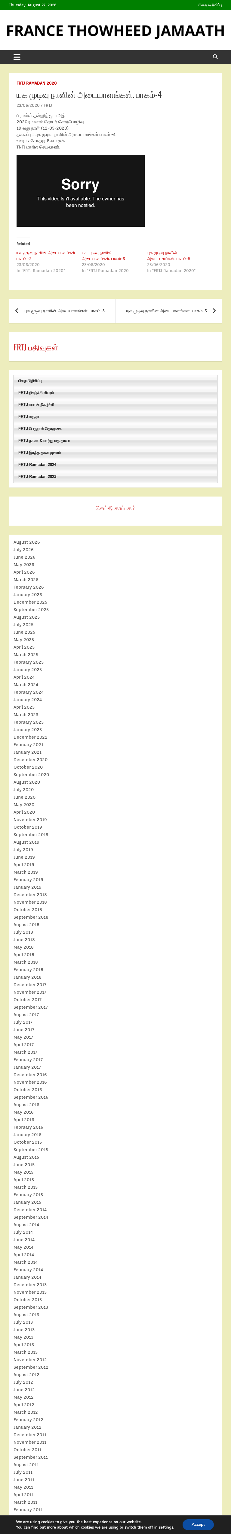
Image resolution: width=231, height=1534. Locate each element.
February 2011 (28, 1509)
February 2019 (28, 879)
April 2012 (24, 1404)
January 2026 (28, 594)
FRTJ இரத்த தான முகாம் (39, 452)
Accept (198, 1524)
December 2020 (31, 759)
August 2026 (27, 542)
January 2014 (27, 1277)
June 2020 (24, 797)
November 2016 (30, 1082)
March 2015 (26, 1187)
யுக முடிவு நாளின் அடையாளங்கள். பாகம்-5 (166, 311)
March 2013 (26, 1352)
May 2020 (24, 804)
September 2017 (31, 1007)
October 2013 (28, 1299)
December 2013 (30, 1284)
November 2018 (30, 902)
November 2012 (30, 1359)
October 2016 (28, 1089)
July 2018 (23, 932)
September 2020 (31, 774)
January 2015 (27, 1202)
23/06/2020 (28, 105)
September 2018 (31, 917)
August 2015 (26, 1157)
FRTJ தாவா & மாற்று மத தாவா (44, 440)
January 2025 (28, 669)
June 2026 (24, 557)
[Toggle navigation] (17, 57)
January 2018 (28, 977)
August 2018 (26, 924)
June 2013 (24, 1329)
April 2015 (24, 1179)
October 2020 (28, 767)
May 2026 (24, 564)
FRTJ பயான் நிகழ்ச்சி (36, 404)
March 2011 (25, 1502)
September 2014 (31, 1217)
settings (166, 1527)
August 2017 (26, 1014)
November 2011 (30, 1442)
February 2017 (28, 1059)
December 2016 (30, 1074)
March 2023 (26, 714)
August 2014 (26, 1224)
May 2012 (24, 1397)
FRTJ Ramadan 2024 (37, 464)
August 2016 (26, 1104)
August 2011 (26, 1464)
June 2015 (24, 1164)
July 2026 (24, 549)
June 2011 (24, 1479)
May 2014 (23, 1247)
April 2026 (24, 572)
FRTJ (48, 105)
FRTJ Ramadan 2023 (37, 476)
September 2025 (31, 609)
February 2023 (29, 722)
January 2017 (27, 1067)
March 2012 (26, 1412)
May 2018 (24, 947)
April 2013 (24, 1344)
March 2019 (26, 872)
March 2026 (26, 579)
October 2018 (28, 909)
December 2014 (30, 1209)
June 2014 (24, 1239)
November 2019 (30, 819)
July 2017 (23, 1022)
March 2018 (26, 962)
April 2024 (24, 677)
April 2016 (24, 1119)
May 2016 (24, 1112)
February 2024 (29, 692)
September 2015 (31, 1149)
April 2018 (24, 954)
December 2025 (30, 602)
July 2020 (24, 789)
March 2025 (26, 654)
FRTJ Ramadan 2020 (37, 83)
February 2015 (28, 1194)
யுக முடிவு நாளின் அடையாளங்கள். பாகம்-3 (64, 311)
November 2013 (30, 1292)
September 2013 (31, 1307)
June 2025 (24, 632)
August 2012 (26, 1374)
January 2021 (28, 752)
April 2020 (24, 812)
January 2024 (28, 699)
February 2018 (28, 969)
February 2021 (28, 744)
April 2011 (24, 1494)
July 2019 (23, 849)
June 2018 (24, 939)
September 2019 (31, 834)
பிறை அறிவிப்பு (210, 5)
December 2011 (30, 1434)
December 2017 (30, 984)
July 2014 (23, 1232)
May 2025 (24, 639)
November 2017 (30, 992)
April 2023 (24, 707)
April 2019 (24, 864)
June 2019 (24, 857)
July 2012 (23, 1382)
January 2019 (28, 887)
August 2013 (26, 1314)
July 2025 (23, 624)
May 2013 (23, 1337)
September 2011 (31, 1457)
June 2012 (24, 1389)
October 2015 (28, 1142)
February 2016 (28, 1127)
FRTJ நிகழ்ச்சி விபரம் (36, 392)
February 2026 (29, 587)
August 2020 (27, 782)
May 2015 (23, 1172)
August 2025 (27, 617)
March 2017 (25, 1052)
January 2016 (28, 1134)
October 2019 (28, 827)
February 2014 (28, 1269)
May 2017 (23, 1037)
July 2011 (23, 1472)
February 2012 (28, 1419)
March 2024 (26, 684)
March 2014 (26, 1262)
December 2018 (30, 894)
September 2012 (31, 1367)
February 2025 (29, 662)
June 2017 (24, 1029)
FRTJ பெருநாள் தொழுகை (40, 428)
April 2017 (24, 1044)
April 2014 (24, 1254)
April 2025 (24, 647)
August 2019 (26, 842)
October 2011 (28, 1449)
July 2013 (23, 1322)
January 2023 (28, 729)
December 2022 (31, 737)
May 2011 (23, 1487)
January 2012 (28, 1427)
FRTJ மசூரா (28, 416)
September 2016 (31, 1097)
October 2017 (28, 999)
